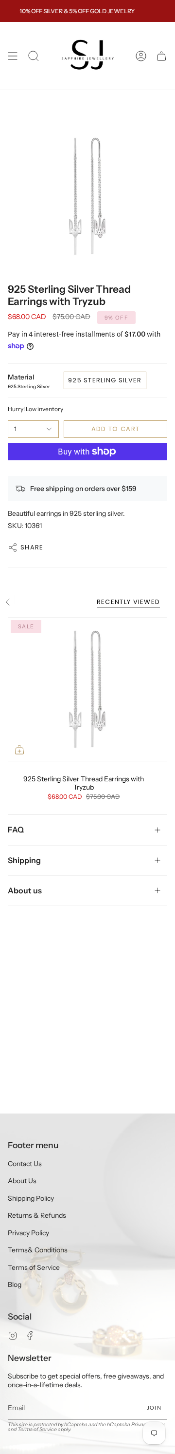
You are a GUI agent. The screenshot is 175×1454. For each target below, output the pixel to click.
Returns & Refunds (37, 1215)
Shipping (24, 860)
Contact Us (25, 1163)
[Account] (141, 56)
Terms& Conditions (38, 1250)
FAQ (16, 829)
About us (25, 890)
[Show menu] (12, 56)
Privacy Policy (28, 1232)
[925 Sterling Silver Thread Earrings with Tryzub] (87, 689)
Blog (14, 1284)
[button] (33, 56)
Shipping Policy (31, 1198)
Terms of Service (34, 1267)
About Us (22, 1180)
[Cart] (161, 56)
